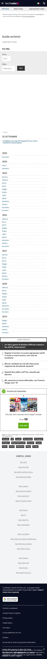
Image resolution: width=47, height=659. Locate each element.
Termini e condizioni (10, 608)
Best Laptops (23, 486)
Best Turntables (23, 534)
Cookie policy (7, 623)
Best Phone (23, 510)
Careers (5, 637)
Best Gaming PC (23, 496)
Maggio (4, 189)
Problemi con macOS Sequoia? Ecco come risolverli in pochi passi (20, 142)
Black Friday (18, 9)
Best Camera (23, 558)
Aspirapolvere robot (36, 9)
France (12, 446)
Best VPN (23, 462)
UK (12, 439)
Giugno (4, 192)
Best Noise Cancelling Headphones (23, 539)
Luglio (4, 195)
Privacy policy (7, 618)
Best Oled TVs (23, 520)
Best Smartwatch (23, 525)
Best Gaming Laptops (23, 491)
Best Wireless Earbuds (23, 544)
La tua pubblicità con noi (12, 633)
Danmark (31, 443)
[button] (2, 3)
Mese (4, 64)
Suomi (5, 446)
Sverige (35, 446)
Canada (18, 439)
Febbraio (5, 180)
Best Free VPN (23, 467)
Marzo (4, 165)
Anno (4, 54)
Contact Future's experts (11, 613)
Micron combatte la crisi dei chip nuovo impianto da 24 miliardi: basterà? (22, 365)
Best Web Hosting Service (23, 472)
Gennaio (5, 177)
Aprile (4, 186)
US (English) (39, 439)
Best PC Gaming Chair (23, 501)
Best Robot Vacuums (23, 573)
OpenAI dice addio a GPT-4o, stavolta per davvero (22, 373)
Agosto (4, 198)
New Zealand (28, 439)
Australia (6, 439)
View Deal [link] (23, 425)
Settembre (5, 169)
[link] (16, 391)
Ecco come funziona (28, 16)
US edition (18, 652)
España (38, 443)
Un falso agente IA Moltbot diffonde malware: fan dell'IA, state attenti (24, 345)
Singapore (6, 443)
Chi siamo (6, 628)
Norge (28, 446)
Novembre (5, 157)
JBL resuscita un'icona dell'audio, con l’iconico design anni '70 (25, 381)
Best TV (23, 515)
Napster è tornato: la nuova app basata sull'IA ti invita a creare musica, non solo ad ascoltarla (25, 355)
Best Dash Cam (23, 563)
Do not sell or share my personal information (19, 642)
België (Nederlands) (18, 443)
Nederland (20, 446)
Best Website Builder (23, 477)
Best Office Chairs (23, 549)
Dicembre (5, 210)
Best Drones (23, 568)
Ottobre (4, 204)
